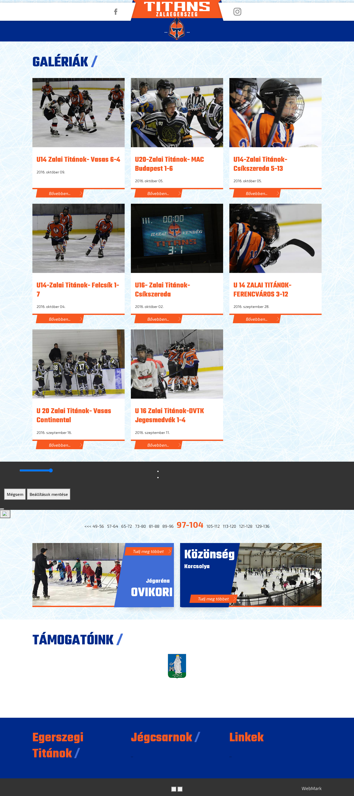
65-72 (126, 526)
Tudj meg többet (148, 551)
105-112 (213, 526)
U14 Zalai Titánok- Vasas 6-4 (78, 159)
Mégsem (15, 494)
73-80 (140, 526)
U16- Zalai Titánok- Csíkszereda (162, 290)
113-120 (229, 526)
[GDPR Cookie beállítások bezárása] (2, 509)
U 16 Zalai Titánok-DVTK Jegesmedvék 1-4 (169, 416)
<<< (87, 526)
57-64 (112, 526)
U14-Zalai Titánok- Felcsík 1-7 (78, 290)
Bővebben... (60, 193)
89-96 (168, 526)
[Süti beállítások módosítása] (5, 514)
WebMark (312, 788)
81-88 (154, 526)
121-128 (245, 526)
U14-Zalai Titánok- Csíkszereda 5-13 (260, 164)
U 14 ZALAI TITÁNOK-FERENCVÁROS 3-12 (262, 290)
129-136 (263, 526)
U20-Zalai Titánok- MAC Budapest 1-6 (169, 164)
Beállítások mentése (49, 494)
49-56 (98, 526)
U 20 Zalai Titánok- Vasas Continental (74, 416)
